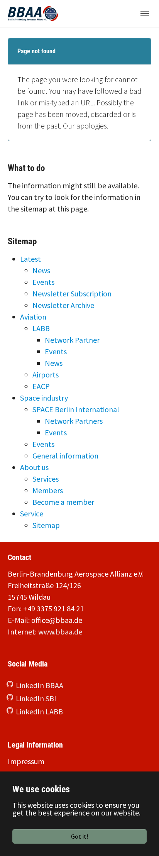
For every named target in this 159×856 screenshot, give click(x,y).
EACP (41, 386)
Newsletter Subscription (72, 293)
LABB (41, 328)
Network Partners (74, 421)
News (41, 270)
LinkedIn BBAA (39, 685)
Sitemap (46, 525)
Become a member (63, 502)
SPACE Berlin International (75, 409)
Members (47, 490)
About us (34, 467)
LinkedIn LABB (39, 711)
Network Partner (72, 340)
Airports (45, 374)
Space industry (44, 398)
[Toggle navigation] (144, 13)
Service (31, 513)
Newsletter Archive (63, 305)
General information (65, 455)
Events (43, 282)
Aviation (33, 316)
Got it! (79, 836)
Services (45, 479)
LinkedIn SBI (36, 698)
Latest (30, 259)
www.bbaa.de (60, 631)
